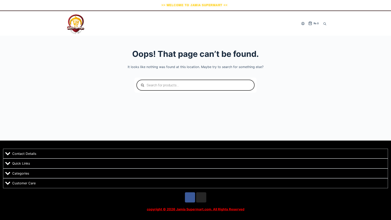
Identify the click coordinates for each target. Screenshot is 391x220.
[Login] (302, 23)
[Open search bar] (325, 23)
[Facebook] (190, 197)
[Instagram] (201, 197)
